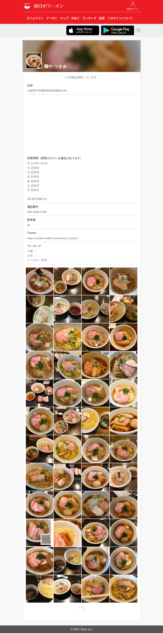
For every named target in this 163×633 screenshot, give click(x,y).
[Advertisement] (81, 126)
